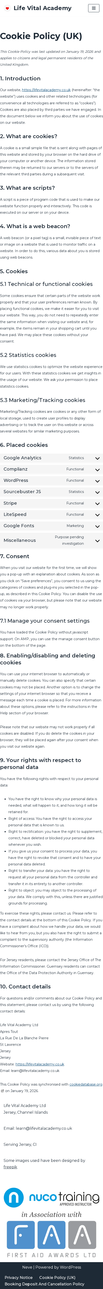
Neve (27, 1267)
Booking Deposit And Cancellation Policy (44, 1284)
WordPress (70, 1267)
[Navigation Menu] (93, 8)
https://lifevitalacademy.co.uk (46, 90)
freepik (10, 1167)
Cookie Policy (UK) (57, 1277)
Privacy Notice (19, 1277)
